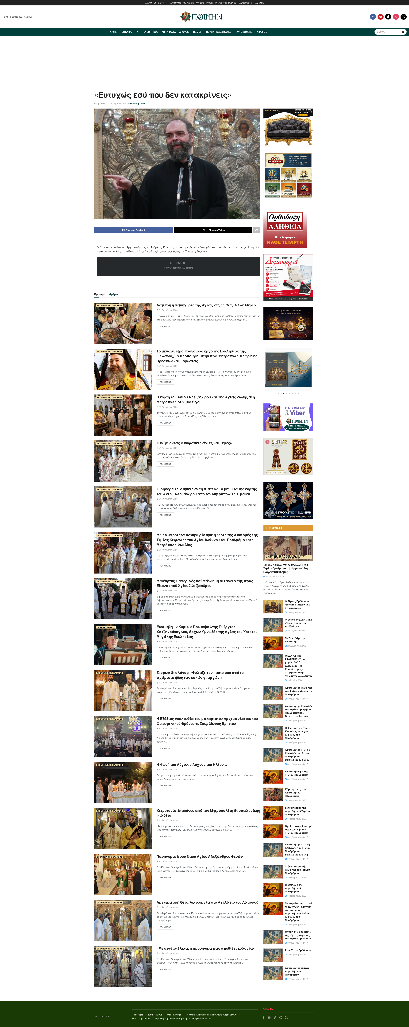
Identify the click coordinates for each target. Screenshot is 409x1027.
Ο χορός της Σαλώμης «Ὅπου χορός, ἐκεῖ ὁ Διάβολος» (298, 623)
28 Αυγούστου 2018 (296, 800)
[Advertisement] (204, 60)
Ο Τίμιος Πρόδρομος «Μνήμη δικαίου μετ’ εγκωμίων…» (297, 604)
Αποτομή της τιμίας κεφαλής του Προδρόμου (297, 971)
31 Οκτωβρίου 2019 (116, 103)
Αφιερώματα (245, 2)
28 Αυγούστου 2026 (296, 612)
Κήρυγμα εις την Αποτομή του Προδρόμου (295, 792)
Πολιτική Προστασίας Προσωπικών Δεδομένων (211, 1014)
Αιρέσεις (259, 2)
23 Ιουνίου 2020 (294, 680)
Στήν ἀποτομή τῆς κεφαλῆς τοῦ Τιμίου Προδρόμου (297, 811)
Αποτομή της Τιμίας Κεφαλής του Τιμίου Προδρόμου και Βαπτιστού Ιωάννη (297, 849)
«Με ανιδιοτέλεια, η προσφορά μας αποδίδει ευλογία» (206, 948)
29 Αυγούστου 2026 (274, 576)
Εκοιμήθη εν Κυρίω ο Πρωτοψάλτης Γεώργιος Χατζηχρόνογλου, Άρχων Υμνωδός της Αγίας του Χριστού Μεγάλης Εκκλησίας (207, 631)
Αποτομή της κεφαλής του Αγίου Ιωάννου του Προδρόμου (299, 691)
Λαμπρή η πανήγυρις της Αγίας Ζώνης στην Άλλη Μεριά (206, 305)
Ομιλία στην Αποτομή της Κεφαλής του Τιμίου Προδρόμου (298, 829)
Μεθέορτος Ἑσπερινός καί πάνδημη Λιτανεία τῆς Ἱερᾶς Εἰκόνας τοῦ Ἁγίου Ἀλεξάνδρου (205, 583)
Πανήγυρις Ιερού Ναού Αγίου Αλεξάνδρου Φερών (200, 856)
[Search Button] (404, 32)
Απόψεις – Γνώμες (204, 2)
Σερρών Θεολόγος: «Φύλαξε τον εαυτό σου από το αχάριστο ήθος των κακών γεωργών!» (200, 675)
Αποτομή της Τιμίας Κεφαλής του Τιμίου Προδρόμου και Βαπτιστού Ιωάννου (297, 754)
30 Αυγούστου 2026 (167, 682)
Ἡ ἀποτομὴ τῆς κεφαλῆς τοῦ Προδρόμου (294, 888)
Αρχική (148, 2)
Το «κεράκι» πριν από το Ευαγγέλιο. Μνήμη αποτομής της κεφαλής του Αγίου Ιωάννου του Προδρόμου (298, 912)
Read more (165, 326)
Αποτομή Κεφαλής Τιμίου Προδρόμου (296, 773)
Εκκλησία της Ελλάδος (109, 305)
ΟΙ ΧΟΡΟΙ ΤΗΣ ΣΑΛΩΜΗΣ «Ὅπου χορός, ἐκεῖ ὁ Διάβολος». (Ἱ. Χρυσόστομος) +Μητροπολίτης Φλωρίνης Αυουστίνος (299, 666)
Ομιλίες (101, 103)
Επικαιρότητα (160, 2)
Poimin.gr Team (138, 103)
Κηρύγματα (188, 2)
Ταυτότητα (137, 1014)
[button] (278, 393)
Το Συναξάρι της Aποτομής (295, 639)
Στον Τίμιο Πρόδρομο (298, 950)
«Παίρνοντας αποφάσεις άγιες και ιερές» (194, 442)
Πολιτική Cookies (141, 1018)
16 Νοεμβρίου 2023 (296, 818)
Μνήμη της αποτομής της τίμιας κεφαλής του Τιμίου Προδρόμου (298, 935)
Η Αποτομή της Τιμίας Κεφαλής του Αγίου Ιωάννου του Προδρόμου (286, 557)
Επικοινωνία (155, 1014)
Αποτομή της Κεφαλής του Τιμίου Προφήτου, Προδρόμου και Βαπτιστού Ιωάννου (299, 711)
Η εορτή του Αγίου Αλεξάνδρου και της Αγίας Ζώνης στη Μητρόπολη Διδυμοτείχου (206, 399)
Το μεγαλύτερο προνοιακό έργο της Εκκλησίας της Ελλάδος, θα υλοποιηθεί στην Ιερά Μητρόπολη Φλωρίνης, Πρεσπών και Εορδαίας (207, 355)
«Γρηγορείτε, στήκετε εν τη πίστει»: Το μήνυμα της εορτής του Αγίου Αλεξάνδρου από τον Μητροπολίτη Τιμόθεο (207, 491)
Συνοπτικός (175, 2)
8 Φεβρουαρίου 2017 (297, 698)
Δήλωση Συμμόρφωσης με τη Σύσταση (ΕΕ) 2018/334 (183, 1018)
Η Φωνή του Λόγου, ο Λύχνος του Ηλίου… (192, 764)
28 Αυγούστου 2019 (296, 630)
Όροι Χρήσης (174, 1014)
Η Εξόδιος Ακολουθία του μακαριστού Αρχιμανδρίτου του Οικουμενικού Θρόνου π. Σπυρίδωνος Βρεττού (207, 721)
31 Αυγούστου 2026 (167, 310)
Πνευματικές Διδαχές (225, 2)
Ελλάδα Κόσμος (106, 627)
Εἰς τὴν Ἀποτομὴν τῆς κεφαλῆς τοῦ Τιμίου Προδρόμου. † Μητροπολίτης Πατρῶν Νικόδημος (286, 568)
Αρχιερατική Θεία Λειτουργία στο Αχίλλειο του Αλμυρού (207, 902)
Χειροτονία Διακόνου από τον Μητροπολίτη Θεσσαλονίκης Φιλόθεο (208, 813)
